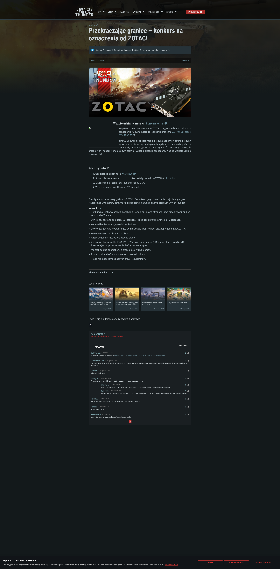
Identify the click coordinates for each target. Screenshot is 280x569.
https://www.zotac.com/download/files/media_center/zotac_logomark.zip (139, 355)
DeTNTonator (96, 353)
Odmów (210, 563)
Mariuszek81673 (97, 361)
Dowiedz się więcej (171, 565)
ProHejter (94, 379)
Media (110, 12)
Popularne (99, 347)
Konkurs (185, 61)
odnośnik (169, 178)
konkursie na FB (156, 123)
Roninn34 (94, 407)
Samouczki (124, 12)
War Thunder (129, 173)
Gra (99, 12)
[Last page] (151, 421)
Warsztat (136, 12)
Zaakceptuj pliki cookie (236, 562)
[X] (90, 325)
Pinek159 (94, 399)
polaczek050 (96, 415)
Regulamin (183, 345)
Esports (169, 12)
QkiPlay (94, 371)
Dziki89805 (105, 391)
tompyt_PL (105, 385)
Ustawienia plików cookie (263, 562)
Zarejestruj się (195, 12)
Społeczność (153, 12)
